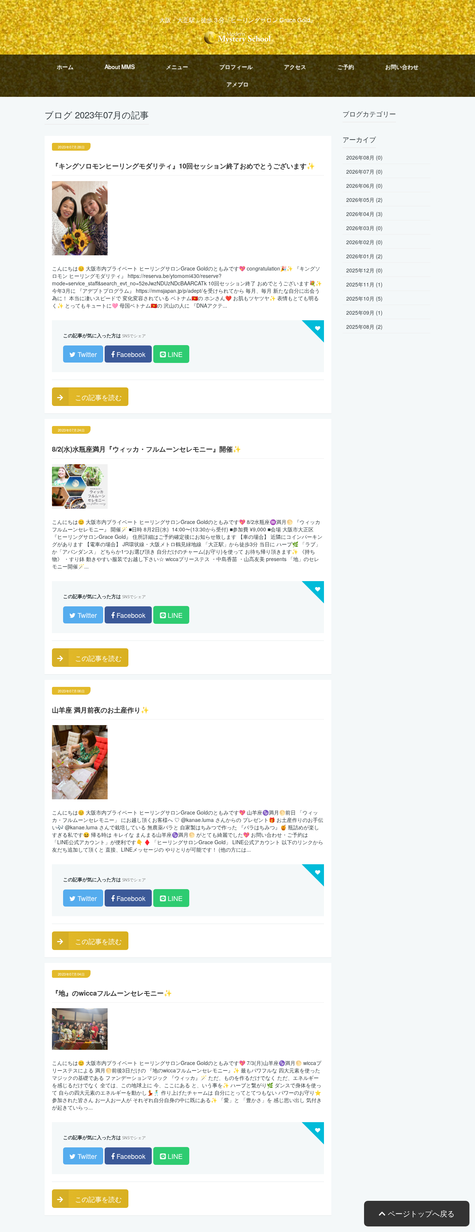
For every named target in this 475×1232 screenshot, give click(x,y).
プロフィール (236, 66)
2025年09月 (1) (364, 312)
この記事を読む (97, 397)
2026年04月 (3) (364, 213)
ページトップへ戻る (420, 1213)
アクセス (295, 66)
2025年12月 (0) (364, 270)
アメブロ (237, 84)
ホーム (65, 66)
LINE (174, 354)
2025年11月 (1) (364, 284)
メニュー (177, 66)
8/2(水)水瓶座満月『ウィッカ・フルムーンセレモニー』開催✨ (146, 449)
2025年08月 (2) (364, 326)
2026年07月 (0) (364, 171)
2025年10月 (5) (364, 298)
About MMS (120, 66)
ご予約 (345, 66)
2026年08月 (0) (364, 157)
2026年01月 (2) (364, 256)
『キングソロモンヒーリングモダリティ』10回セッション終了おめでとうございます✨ (183, 166)
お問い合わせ (402, 66)
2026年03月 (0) (364, 228)
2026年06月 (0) (364, 185)
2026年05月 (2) (364, 199)
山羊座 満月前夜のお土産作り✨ (100, 710)
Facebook (130, 354)
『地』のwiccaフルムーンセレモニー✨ (112, 993)
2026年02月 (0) (364, 242)
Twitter (86, 354)
